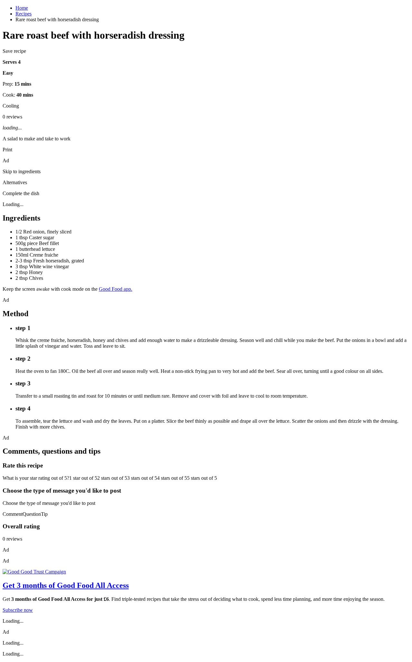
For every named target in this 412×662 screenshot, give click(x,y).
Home (21, 8)
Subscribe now (18, 610)
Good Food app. (115, 289)
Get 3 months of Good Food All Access (66, 585)
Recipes (23, 13)
